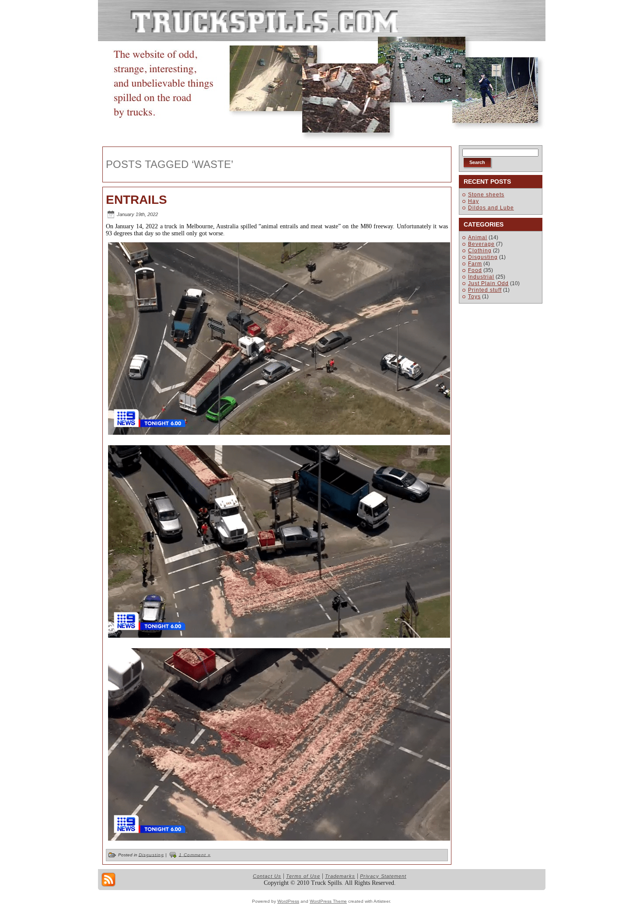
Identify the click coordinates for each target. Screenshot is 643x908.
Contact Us (267, 876)
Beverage (481, 244)
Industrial (481, 277)
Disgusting (151, 854)
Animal (477, 237)
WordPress (288, 901)
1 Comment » (195, 854)
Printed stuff (485, 290)
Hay (473, 201)
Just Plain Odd (488, 283)
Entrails (136, 199)
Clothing (480, 251)
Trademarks (340, 876)
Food (475, 270)
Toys (474, 296)
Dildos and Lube (491, 208)
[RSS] (108, 880)
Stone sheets (486, 195)
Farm (475, 264)
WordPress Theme (328, 901)
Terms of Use (303, 876)
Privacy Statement (383, 876)
